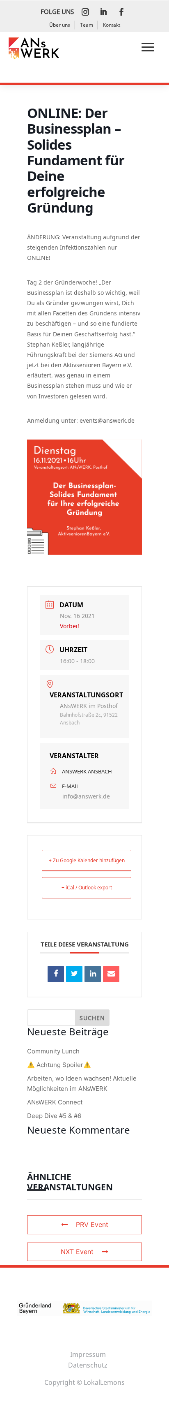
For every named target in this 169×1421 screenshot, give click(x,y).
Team (86, 24)
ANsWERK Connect (54, 1102)
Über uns (59, 24)
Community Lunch (53, 1051)
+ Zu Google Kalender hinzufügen (87, 860)
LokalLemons (104, 1382)
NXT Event (77, 1251)
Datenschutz (87, 1365)
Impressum (88, 1354)
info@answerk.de (86, 796)
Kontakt (111, 24)
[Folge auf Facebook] (121, 12)
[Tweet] (74, 974)
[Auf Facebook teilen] (56, 974)
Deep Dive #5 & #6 (54, 1116)
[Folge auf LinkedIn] (103, 12)
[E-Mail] (111, 974)
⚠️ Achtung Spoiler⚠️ (59, 1065)
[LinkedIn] (92, 974)
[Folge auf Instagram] (85, 12)
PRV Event (92, 1224)
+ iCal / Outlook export (87, 887)
